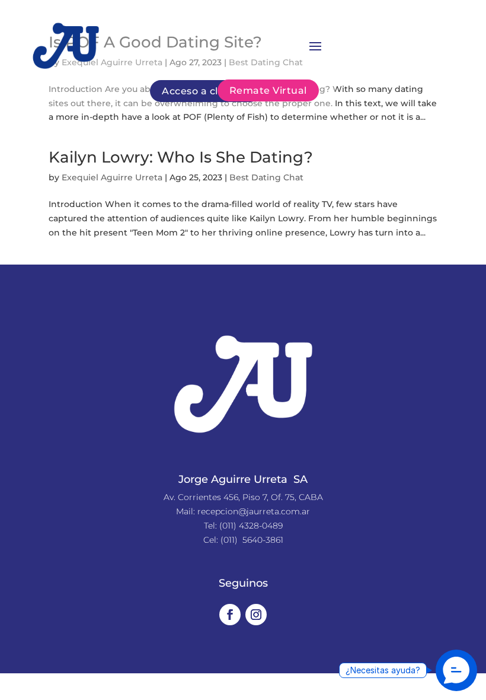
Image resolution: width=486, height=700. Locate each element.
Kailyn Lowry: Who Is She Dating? (181, 157)
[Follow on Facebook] (230, 614)
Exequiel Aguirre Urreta (112, 177)
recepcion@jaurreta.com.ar (253, 511)
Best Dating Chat (266, 177)
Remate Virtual (268, 90)
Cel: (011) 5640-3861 (243, 539)
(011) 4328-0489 (251, 525)
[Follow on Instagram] (256, 614)
